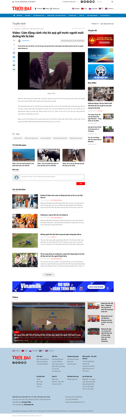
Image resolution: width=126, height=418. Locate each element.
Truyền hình (19, 23)
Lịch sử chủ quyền (88, 386)
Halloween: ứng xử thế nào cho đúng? (53, 215)
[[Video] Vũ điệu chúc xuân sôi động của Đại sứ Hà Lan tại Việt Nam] (25, 201)
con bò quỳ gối (45, 138)
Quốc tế (81, 15)
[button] (51, 71)
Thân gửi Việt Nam (42, 364)
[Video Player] (51, 71)
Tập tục (39, 386)
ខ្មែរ (102, 8)
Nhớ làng (39, 384)
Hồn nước (40, 381)
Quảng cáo (56, 8)
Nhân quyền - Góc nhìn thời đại (56, 15)
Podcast (39, 8)
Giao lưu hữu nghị (88, 389)
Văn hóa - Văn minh (58, 381)
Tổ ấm (38, 379)
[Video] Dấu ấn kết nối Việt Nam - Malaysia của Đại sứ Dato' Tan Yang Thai (106, 320)
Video (16, 332)
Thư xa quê (55, 369)
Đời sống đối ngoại (73, 359)
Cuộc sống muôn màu (107, 24)
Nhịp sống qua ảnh (88, 368)
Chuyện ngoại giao (38, 15)
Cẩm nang (86, 371)
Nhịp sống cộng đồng (58, 366)
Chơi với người (71, 364)
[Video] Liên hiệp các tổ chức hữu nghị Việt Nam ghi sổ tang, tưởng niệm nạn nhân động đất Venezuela (106, 335)
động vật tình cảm (76, 138)
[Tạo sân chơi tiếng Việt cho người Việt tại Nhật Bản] (108, 139)
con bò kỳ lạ (18, 138)
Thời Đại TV (95, 24)
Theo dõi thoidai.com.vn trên (68, 40)
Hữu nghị (19, 15)
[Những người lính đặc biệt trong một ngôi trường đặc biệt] (25, 240)
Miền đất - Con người (89, 379)
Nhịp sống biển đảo (88, 384)
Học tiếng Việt (56, 371)
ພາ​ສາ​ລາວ (111, 9)
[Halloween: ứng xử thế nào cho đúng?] (25, 221)
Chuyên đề (92, 30)
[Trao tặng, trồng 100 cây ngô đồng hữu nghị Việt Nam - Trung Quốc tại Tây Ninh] (108, 117)
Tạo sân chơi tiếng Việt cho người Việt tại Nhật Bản (94, 139)
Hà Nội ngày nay (72, 379)
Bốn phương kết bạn (43, 359)
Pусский (94, 8)
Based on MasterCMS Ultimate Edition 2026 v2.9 (27, 416)
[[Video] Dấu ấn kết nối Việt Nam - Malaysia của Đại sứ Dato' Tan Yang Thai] (94, 318)
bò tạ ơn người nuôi (32, 138)
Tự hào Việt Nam (57, 361)
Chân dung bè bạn (42, 361)
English (77, 8)
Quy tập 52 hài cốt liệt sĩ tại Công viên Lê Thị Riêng (94, 129)
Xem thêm (48, 274)
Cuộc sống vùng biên (89, 381)
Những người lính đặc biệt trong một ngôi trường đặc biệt (60, 234)
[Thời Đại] (21, 8)
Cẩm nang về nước (57, 364)
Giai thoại (70, 361)
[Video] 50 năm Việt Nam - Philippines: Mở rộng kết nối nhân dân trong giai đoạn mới (107, 307)
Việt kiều (27, 15)
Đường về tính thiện (88, 366)
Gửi (81, 183)
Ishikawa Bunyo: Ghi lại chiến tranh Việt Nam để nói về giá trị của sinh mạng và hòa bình (100, 105)
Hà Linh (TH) (25, 40)
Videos (47, 8)
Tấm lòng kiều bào (57, 359)
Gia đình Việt (72, 15)
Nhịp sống (55, 379)
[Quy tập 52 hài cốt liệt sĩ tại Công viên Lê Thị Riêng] (108, 129)
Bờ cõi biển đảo (105, 15)
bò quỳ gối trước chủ (60, 138)
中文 (85, 8)
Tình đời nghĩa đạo (88, 361)
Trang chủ (17, 29)
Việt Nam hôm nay (92, 15)
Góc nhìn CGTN (56, 384)
